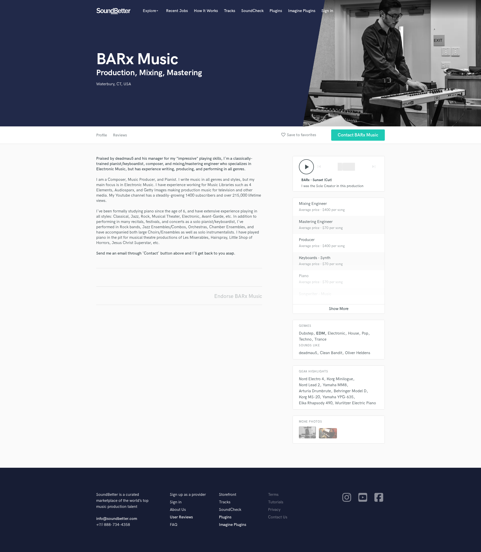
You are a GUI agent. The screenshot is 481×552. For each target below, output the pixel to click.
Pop (365, 333)
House (353, 333)
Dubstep (306, 333)
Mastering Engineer (316, 221)
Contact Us (277, 517)
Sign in (327, 11)
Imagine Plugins (301, 11)
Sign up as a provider (188, 494)
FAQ (173, 524)
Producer (307, 240)
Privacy (274, 509)
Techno (305, 339)
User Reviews (181, 517)
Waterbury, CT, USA (113, 84)
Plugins (276, 11)
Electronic (336, 333)
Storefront (227, 494)
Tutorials (275, 502)
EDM (320, 333)
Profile (101, 135)
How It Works (206, 11)
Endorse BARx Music (238, 296)
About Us (178, 509)
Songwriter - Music (315, 294)
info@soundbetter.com (116, 518)
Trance (320, 339)
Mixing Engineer (313, 203)
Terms (273, 494)
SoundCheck (252, 11)
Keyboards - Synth (314, 258)
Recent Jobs (177, 11)
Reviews (120, 135)
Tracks (229, 11)
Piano (304, 276)
